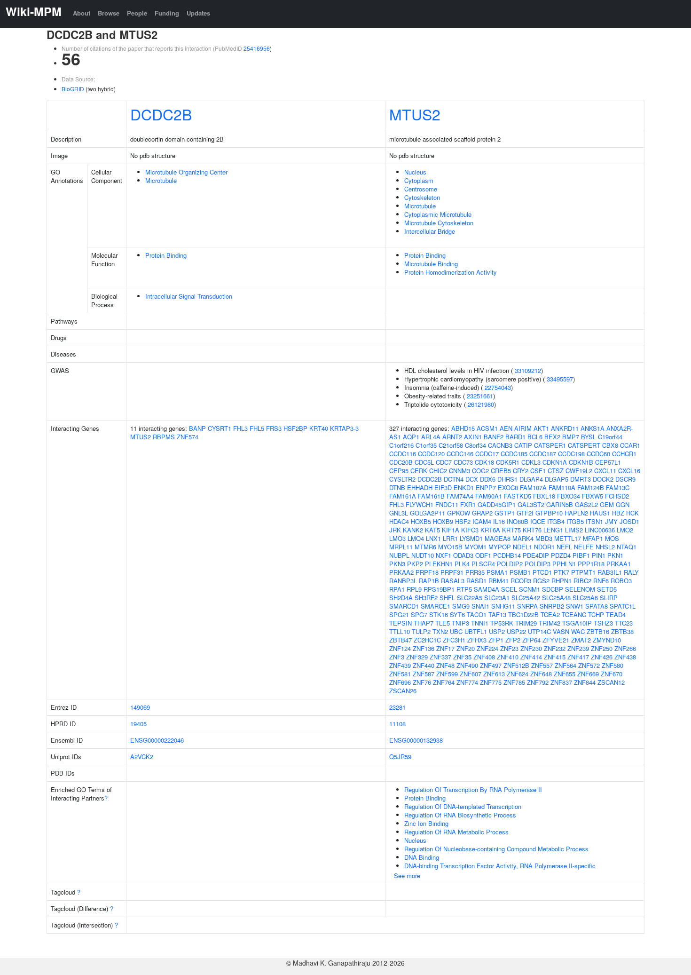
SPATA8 (596, 606)
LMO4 (416, 538)
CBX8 (610, 445)
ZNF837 (561, 682)
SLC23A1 (497, 597)
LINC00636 (600, 529)
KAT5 (432, 529)
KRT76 (532, 529)
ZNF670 (611, 673)
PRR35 (475, 572)
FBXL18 (544, 495)
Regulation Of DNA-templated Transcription (462, 806)
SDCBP (552, 589)
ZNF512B (516, 665)
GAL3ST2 (531, 504)
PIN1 (598, 555)
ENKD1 (464, 487)
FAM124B (590, 487)
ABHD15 (463, 428)
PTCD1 (542, 572)
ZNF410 (507, 656)
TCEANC (574, 614)
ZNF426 (601, 656)
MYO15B (450, 546)
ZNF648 (541, 673)
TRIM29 (526, 622)
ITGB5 (575, 521)
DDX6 (487, 479)
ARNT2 (452, 436)
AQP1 (411, 436)
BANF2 (493, 436)
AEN (506, 428)
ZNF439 (400, 665)
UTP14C (539, 631)
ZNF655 (564, 673)
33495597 (560, 378)
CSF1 (538, 470)
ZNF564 (565, 665)
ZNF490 (467, 665)
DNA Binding (421, 857)
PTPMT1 (583, 572)
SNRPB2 (552, 606)
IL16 (499, 521)
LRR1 (450, 538)
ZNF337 (440, 656)
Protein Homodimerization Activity (450, 272)
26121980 (481, 404)
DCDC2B (161, 114)
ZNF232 (554, 648)
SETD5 (607, 589)
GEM (607, 504)
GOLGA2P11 (427, 512)
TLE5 (442, 622)
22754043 (498, 387)
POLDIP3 (537, 563)
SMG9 (461, 606)
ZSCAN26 (402, 690)
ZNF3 (396, 656)
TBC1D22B (523, 614)
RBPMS (164, 436)
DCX (471, 479)
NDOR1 (544, 546)
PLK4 (462, 563)
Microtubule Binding (431, 263)
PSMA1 (497, 572)
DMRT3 (580, 479)
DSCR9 (625, 479)
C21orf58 (451, 445)
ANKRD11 (565, 428)
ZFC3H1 (454, 639)
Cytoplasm (418, 180)
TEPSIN (400, 622)
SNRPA (527, 606)
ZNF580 (612, 665)
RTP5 (464, 589)
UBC (456, 631)
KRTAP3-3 (344, 428)
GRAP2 (482, 512)
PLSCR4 (483, 563)
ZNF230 (531, 648)
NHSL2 (605, 546)
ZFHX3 (477, 639)
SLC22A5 (469, 597)
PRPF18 (427, 572)
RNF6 (601, 580)
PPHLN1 (564, 563)
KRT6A (490, 529)
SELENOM (580, 589)
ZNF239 (578, 648)
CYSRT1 (219, 428)
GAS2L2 (586, 504)
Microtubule (161, 180)
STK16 (438, 614)
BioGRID (73, 89)
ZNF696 (400, 682)
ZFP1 (495, 639)
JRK (395, 529)
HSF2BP (295, 428)
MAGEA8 (497, 538)
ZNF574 (187, 436)
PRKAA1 (618, 563)
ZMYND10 (607, 639)
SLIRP (609, 597)
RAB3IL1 (609, 572)
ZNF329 (417, 656)
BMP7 (570, 436)
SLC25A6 (585, 597)
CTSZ (556, 470)
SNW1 (574, 606)
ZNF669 (588, 673)
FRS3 (274, 428)
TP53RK (501, 622)
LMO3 (397, 538)
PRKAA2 (401, 572)
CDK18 (484, 462)
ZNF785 (514, 682)
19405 (138, 723)
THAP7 (423, 622)
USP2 (497, 631)
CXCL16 (629, 470)
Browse (108, 12)
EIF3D (443, 487)
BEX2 (552, 436)
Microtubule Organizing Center (186, 171)
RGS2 (541, 580)
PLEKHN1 (439, 563)
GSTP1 (505, 512)
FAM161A (402, 495)
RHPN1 (561, 580)
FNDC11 (446, 504)
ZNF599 (447, 673)
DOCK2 (603, 479)
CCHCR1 (624, 453)
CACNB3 (500, 445)
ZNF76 (422, 682)
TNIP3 (460, 622)
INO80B (517, 521)
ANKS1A (593, 428)
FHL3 (240, 428)
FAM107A (533, 487)
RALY (631, 572)
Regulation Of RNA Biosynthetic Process (460, 814)
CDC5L (424, 462)
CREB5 (501, 470)
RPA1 (397, 589)
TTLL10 (399, 631)
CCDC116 (402, 453)
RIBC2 (582, 580)
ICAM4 (481, 521)
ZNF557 (542, 665)
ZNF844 (585, 682)
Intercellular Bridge (429, 231)
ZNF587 (423, 673)
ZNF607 (470, 673)
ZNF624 (517, 673)
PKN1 (615, 555)
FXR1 (468, 504)
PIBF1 (581, 555)
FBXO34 (568, 495)
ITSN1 (594, 521)
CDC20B (401, 462)
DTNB (397, 487)
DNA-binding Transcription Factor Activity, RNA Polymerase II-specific (500, 865)
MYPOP (499, 546)
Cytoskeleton (422, 197)
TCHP (596, 614)
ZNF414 (531, 656)
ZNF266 (625, 648)
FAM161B (431, 495)
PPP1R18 (591, 563)
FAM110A (562, 487)
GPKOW (458, 512)
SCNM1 (529, 589)
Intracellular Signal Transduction (188, 296)
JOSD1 (629, 521)
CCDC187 (542, 453)
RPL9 (414, 589)
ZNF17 (445, 648)
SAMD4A (486, 589)
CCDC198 (571, 453)
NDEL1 (522, 546)
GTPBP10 (549, 512)
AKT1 (541, 428)
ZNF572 (589, 665)
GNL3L (398, 512)
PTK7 (561, 572)
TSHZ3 (603, 622)
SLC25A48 (556, 597)
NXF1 (443, 555)
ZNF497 (491, 665)
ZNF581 (400, 673)
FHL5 (257, 428)
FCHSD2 (617, 495)
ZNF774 (467, 682)
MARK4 (523, 538)
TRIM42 (549, 622)
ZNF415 (554, 656)
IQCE (537, 521)
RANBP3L (403, 580)
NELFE (584, 546)
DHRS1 (507, 479)
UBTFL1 (475, 631)
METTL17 (567, 538)
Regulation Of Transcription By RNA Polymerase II (473, 789)
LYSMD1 (471, 538)
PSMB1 (520, 572)
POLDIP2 (510, 563)
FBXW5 (592, 495)
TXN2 (440, 631)
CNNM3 (459, 470)
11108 (397, 723)
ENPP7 (486, 487)
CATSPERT (584, 445)
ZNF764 (444, 682)
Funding (167, 12)
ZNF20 (465, 648)
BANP (197, 428)
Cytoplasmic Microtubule (437, 214)
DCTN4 (453, 479)
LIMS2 (574, 529)
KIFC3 (470, 529)
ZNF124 (400, 648)
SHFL (447, 597)
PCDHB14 (507, 555)
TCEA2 (550, 614)
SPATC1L (623, 606)
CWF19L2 (578, 470)
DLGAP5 (556, 479)
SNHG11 (503, 606)
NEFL (564, 546)
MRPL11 (401, 546)
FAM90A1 (488, 495)
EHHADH (419, 487)
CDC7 (444, 462)
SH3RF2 (426, 597)
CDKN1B (581, 462)
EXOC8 (508, 487)
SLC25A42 (525, 597)
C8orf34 (475, 445)
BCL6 (534, 436)
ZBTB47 (400, 639)
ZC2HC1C (427, 639)
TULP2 (421, 631)
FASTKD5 (517, 495)
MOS (612, 538)
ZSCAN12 (611, 682)
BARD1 (515, 436)
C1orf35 (426, 445)
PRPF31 (451, 572)
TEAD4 (616, 614)
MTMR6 (425, 546)
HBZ (618, 512)
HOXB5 (421, 521)
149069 (140, 707)
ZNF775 (491, 682)
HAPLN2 (576, 512)
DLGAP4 (531, 479)
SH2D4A (401, 597)
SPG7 (419, 614)
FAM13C (617, 487)
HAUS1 (600, 512)
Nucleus (415, 171)
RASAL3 (452, 580)
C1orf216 (401, 445)
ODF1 (483, 555)
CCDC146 (460, 453)
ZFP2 (512, 639)
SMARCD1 (404, 606)
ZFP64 (531, 639)
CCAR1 (630, 445)
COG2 (480, 470)
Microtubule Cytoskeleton (438, 222)
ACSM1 (487, 428)
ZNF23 (509, 648)
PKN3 (397, 563)
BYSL (588, 436)
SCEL (509, 589)
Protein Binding (166, 255)
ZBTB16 (598, 631)
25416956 (256, 48)
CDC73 (463, 462)
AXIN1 (473, 436)
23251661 (480, 395)
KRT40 (318, 428)
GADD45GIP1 (497, 504)
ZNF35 (462, 656)
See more (407, 875)
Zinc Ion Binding (426, 823)
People (137, 12)
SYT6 (457, 614)
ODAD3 (463, 555)
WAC (578, 631)
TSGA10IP (577, 622)
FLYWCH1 (419, 504)
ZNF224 (487, 648)
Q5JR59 (400, 756)
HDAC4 (399, 521)
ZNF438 (625, 656)
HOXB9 (443, 521)
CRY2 (520, 470)
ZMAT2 (581, 639)
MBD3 (543, 538)
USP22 (516, 631)
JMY (611, 521)
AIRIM (523, 428)
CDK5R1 (507, 462)
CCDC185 (514, 453)
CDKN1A (554, 462)
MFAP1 (593, 538)
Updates (198, 12)
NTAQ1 (626, 546)
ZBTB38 (622, 631)
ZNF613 (494, 673)
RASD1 (476, 580)
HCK (632, 512)
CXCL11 (605, 470)
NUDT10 (422, 555)
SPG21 (399, 614)
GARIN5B (559, 504)
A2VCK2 (141, 756)
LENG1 (553, 529)
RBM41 (498, 580)
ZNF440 (423, 665)
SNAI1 (480, 606)
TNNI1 (479, 622)
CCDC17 (487, 453)
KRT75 (511, 529)
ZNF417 (578, 656)
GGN (622, 504)
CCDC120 (431, 453)
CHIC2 (438, 470)
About (81, 12)
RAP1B (429, 580)
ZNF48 (445, 665)
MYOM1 (475, 546)
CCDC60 (598, 453)
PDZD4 (561, 555)
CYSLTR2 (402, 479)
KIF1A (450, 529)
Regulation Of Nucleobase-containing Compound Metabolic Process (496, 848)
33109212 (528, 370)
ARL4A (430, 436)
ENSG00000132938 (416, 740)
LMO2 (625, 529)
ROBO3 (621, 580)
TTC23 (624, 622)
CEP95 (398, 470)
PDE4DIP (536, 555)
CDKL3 (531, 462)
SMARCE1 (435, 606)
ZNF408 (484, 656)
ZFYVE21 (555, 639)
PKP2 (415, 563)
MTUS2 (414, 114)
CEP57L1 (608, 462)
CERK (418, 470)
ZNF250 (601, 648)
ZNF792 (538, 682)
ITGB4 (556, 521)
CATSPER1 (550, 445)
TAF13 (497, 614)
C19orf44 (610, 436)
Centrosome (420, 188)
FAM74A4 (460, 495)
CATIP (523, 445)
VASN (561, 631)
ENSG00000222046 (157, 740)
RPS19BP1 (439, 589)
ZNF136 (423, 648)
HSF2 (463, 521)
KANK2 (413, 529)
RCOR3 (520, 580)
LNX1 (433, 538)
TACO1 (477, 614)
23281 (397, 707)
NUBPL (399, 555)
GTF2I (525, 512)
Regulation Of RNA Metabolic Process (456, 831)
